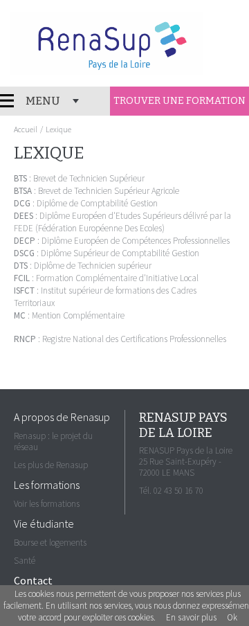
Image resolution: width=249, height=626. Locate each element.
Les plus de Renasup (51, 465)
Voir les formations (47, 504)
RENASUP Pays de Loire (106, 43)
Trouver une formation (179, 101)
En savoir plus (191, 617)
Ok (232, 617)
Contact (33, 580)
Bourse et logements (50, 542)
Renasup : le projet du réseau (53, 441)
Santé (24, 560)
